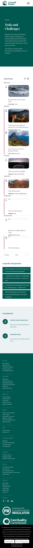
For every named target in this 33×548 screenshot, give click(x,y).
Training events (6, 446)
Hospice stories (6, 486)
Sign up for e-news (7, 388)
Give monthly (5, 414)
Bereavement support (7, 382)
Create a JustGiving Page (19, 320)
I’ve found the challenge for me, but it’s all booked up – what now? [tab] (17, 286)
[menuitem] (28, 3)
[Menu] (27, 3)
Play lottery (5, 400)
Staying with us (6, 365)
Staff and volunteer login (8, 458)
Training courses (6, 444)
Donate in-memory (7, 418)
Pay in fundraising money (8, 420)
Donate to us (5, 432)
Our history (5, 483)
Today (16, 254)
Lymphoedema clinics (7, 370)
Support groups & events (8, 384)
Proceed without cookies (22, 541)
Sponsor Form (15, 334)
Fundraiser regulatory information (11, 472)
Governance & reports (8, 467)
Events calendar (6, 397)
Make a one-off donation (8, 412)
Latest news (5, 488)
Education (5, 441)
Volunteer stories (6, 456)
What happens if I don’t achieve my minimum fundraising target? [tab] (17, 270)
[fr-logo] (15, 511)
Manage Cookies (17, 544)
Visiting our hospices (7, 367)
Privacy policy (6, 469)
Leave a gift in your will (8, 416)
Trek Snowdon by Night (16, 171)
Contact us (5, 386)
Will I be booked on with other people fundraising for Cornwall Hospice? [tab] (16, 294)
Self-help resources (7, 381)
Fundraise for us (6, 398)
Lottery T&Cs (5, 474)
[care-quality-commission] (15, 521)
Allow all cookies (9, 541)
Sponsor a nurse (6, 402)
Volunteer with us (6, 455)
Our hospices (5, 363)
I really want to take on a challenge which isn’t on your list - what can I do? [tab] (17, 278)
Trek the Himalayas (15, 211)
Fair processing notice (8, 470)
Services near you (6, 368)
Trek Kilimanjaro (14, 191)
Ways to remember (7, 404)
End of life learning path (8, 442)
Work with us (5, 484)
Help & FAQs (5, 490)
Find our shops (6, 430)
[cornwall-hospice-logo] (13, 3)
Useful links (5, 379)
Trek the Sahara (14, 248)
